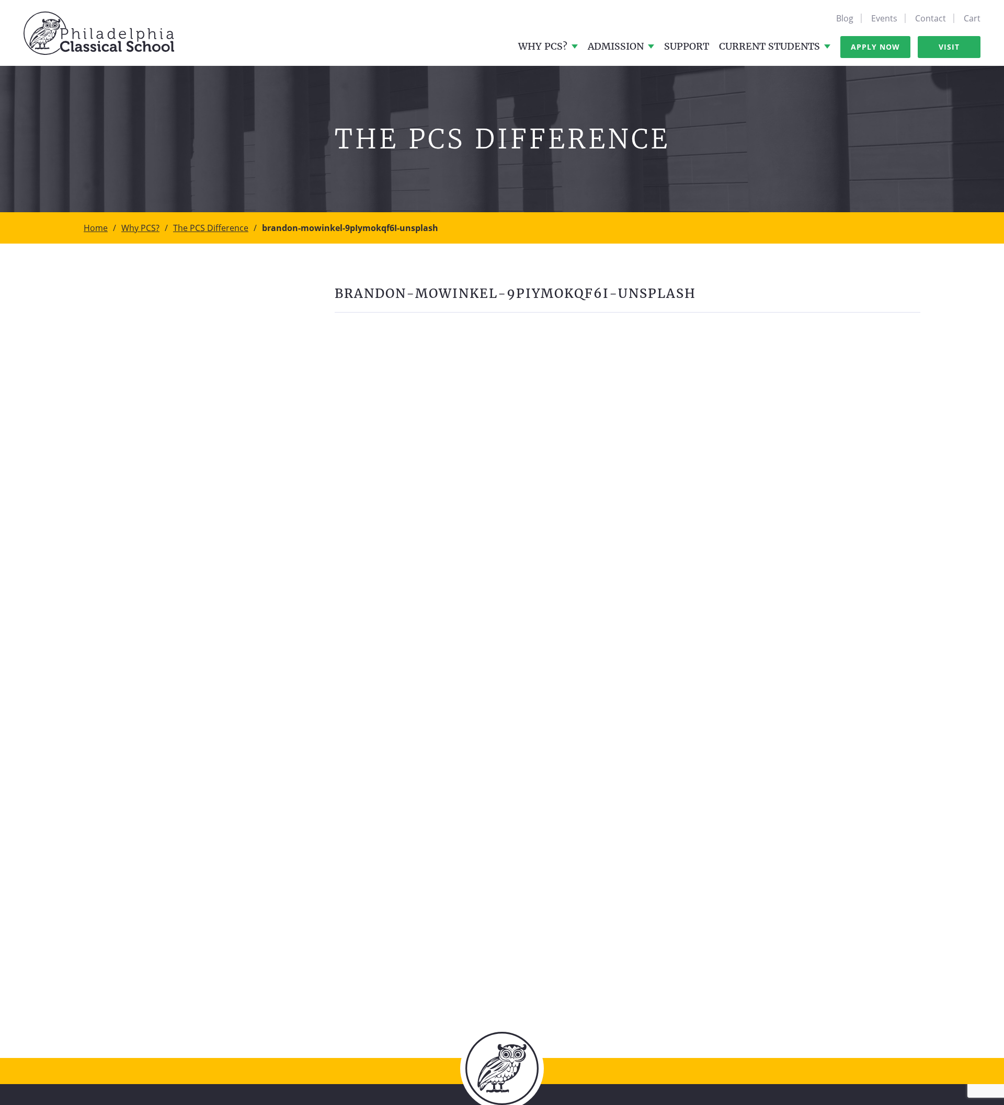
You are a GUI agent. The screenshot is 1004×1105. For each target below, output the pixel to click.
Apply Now (875, 47)
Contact (930, 18)
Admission (616, 46)
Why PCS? (542, 46)
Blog (844, 18)
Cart (972, 18)
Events (884, 18)
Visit (949, 47)
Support (686, 46)
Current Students (769, 46)
